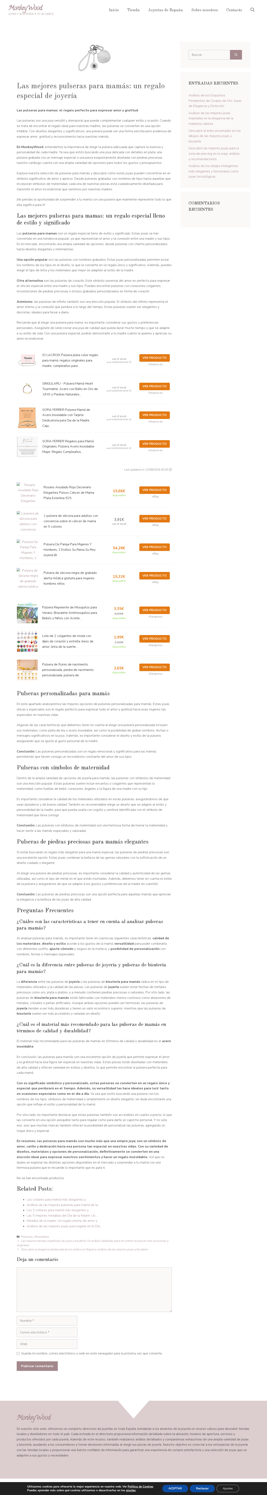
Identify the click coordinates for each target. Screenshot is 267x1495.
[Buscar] (236, 55)
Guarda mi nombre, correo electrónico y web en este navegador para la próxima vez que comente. (91, 1353)
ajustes (131, 1490)
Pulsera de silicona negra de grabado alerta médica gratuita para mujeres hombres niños (70, 578)
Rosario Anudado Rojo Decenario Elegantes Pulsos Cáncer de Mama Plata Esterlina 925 (69, 492)
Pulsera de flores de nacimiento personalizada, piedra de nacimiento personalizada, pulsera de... (68, 669)
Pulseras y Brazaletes (35, 1237)
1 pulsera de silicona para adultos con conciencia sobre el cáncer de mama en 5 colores (71, 521)
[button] (252, 10)
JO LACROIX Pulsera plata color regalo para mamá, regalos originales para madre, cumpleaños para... (70, 360)
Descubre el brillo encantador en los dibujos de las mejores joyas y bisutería (215, 136)
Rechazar (202, 1488)
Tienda (133, 10)
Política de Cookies (140, 1487)
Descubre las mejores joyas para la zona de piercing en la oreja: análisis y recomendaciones (214, 153)
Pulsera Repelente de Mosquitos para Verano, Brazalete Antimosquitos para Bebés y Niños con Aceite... (69, 612)
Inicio (114, 10)
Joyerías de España (165, 10)
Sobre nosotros (204, 10)
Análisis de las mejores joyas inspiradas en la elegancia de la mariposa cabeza (211, 118)
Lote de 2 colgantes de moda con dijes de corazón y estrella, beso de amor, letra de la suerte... (67, 641)
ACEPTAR (175, 1488)
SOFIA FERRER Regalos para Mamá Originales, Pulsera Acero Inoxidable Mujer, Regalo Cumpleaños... (68, 446)
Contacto (234, 10)
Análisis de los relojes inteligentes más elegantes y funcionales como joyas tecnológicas (214, 171)
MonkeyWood (25, 9)
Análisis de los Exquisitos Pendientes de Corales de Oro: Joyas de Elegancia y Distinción (215, 100)
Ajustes (228, 1488)
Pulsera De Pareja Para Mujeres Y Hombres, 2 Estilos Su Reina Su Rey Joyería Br (70, 549)
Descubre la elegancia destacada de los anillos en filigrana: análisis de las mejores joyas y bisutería (84, 1249)
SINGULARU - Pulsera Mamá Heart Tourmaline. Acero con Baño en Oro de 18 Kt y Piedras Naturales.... (70, 388)
